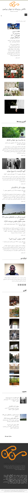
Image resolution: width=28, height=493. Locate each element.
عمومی (24, 144)
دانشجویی (12, 143)
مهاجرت (10, 480)
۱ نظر (10, 42)
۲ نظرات (5, 174)
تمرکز (5, 475)
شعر (4, 479)
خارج (12, 476)
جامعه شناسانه (12, 224)
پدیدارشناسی (6, 481)
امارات (14, 475)
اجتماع (25, 475)
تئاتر (7, 475)
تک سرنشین (15, 476)
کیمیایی (22, 483)
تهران (26, 476)
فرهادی (25, 480)
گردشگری (15, 483)
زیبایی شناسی (20, 479)
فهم (19, 480)
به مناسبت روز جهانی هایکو (16, 140)
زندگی (25, 479)
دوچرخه (17, 478)
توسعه (21, 476)
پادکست (11, 242)
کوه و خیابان (13, 421)
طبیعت (7, 224)
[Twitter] (23, 285)
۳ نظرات (10, 409)
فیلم (13, 480)
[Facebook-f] (25, 285)
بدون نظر (18, 144)
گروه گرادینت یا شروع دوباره (16, 171)
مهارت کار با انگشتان (18, 187)
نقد (20, 481)
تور (23, 476)
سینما (11, 479)
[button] (21, 21)
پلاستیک (26, 483)
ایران (11, 475)
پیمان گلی (18, 40)
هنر (21, 144)
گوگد (8, 483)
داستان (25, 477)
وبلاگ (11, 481)
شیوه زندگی (14, 42)
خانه (10, 476)
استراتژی (18, 475)
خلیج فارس (6, 476)
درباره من (20, 469)
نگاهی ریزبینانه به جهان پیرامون (14, 9)
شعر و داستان (7, 143)
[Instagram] (20, 285)
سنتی (14, 479)
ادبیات (22, 475)
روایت (7, 477)
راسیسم (14, 477)
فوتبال (16, 480)
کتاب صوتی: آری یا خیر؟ (17, 238)
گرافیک (18, 483)
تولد (18, 476)
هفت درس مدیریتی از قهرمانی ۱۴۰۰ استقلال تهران (15, 34)
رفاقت (10, 477)
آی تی (13, 190)
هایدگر (16, 481)
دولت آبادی (21, 477)
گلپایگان (11, 483)
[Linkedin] (18, 285)
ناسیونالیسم (24, 481)
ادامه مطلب (17, 58)
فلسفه (22, 480)
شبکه (7, 479)
